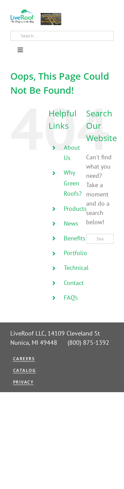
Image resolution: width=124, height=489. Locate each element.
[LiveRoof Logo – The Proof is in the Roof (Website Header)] (22, 12)
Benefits (74, 238)
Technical (76, 268)
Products (75, 209)
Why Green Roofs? (73, 183)
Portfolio (75, 253)
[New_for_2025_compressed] (51, 16)
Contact (74, 283)
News (71, 223)
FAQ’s (71, 298)
